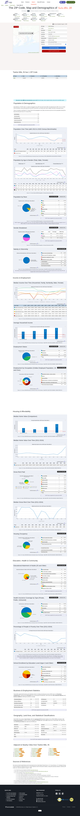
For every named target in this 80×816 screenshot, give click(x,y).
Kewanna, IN (34, 751)
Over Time (28, 16)
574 (48, 30)
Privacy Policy (22, 799)
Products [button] (27, 2)
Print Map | (16, 26)
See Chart (25, 16)
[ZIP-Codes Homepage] (9, 807)
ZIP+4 (44, 20)
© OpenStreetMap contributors (35, 52)
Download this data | (53, 47)
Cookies (73, 806)
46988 (49, 26)
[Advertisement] (40, 61)
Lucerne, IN (17, 748)
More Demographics (56, 36)
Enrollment (27, 20)
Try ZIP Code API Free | (53, 51)
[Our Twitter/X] (59, 793)
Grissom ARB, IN (53, 752)
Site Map (21, 800)
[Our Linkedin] (56, 793)
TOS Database (9, 800)
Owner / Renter (63, 16)
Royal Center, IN (18, 752)
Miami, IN (51, 753)
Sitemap (68, 806)
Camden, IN (34, 756)
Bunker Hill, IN (35, 753)
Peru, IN (51, 749)
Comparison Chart (62, 196)
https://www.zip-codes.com (43, 771)
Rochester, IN (34, 749)
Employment (53, 16)
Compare (34, 16)
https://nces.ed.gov (39, 783)
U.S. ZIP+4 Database (10, 799)
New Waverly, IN (35, 748)
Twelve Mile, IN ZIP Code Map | (25, 33)
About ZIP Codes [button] (40, 2)
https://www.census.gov (30, 772)
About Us (21, 797)
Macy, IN (51, 748)
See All (42, 20)
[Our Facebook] (62, 793)
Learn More (34, 20)
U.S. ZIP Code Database (11, 794)
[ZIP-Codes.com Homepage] (8, 2)
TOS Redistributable (23, 794)
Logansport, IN (17, 751)
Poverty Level (45, 16)
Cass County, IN (50, 28)
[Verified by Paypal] (71, 799)
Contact (48, 2)
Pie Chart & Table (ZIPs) (53, 196)
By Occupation (19, 20)
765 (50, 30)
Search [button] (33, 2)
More (16, 16)
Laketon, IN (17, 756)
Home (22, 2)
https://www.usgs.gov (32, 780)
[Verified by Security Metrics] (65, 799)
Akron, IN (34, 752)
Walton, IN (52, 751)
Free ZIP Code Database (11, 793)
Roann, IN (17, 753)
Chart (42, 16)
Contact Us (21, 796)
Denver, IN (17, 749)
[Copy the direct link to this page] (66, 44)
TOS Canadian (22, 793)
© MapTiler (29, 52)
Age (19, 16)
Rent (36, 16)
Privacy (63, 806)
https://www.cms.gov (44, 781)
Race (18, 16)
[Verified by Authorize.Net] (59, 799)
